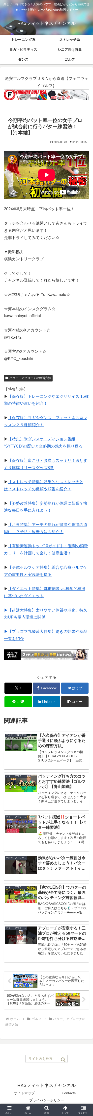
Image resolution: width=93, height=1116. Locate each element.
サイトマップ (24, 1093)
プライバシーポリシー (46, 1100)
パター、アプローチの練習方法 (30, 378)
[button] (75, 701)
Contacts (69, 1093)
